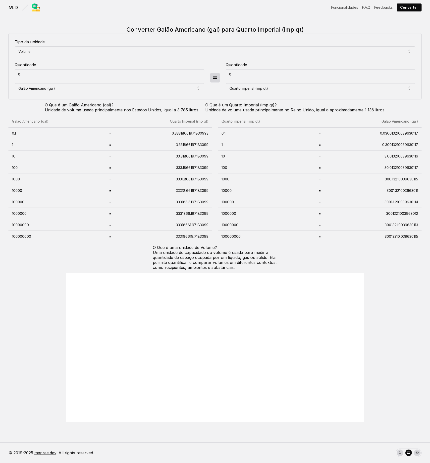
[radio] (400, 453)
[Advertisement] (215, 347)
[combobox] (215, 51)
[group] (409, 453)
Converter (409, 7)
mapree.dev (45, 452)
